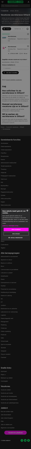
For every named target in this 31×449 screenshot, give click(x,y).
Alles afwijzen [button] (16, 233)
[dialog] (15, 224)
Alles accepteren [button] (16, 229)
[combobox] (27, 210)
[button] (15, 226)
